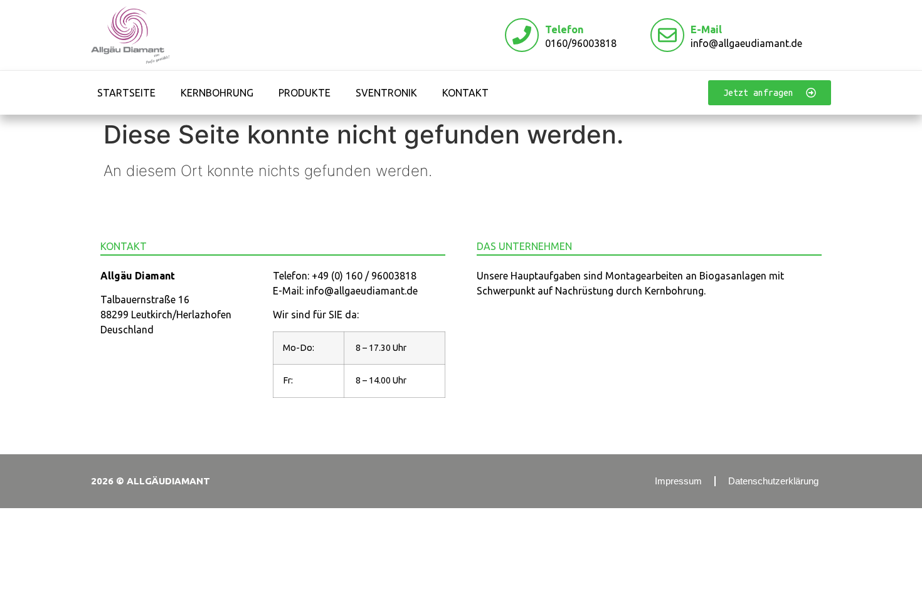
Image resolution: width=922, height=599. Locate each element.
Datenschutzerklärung (773, 481)
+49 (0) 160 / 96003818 (364, 275)
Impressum (678, 481)
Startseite (126, 92)
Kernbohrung (217, 92)
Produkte (304, 92)
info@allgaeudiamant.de (746, 43)
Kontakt (465, 92)
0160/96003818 (581, 43)
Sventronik (386, 92)
